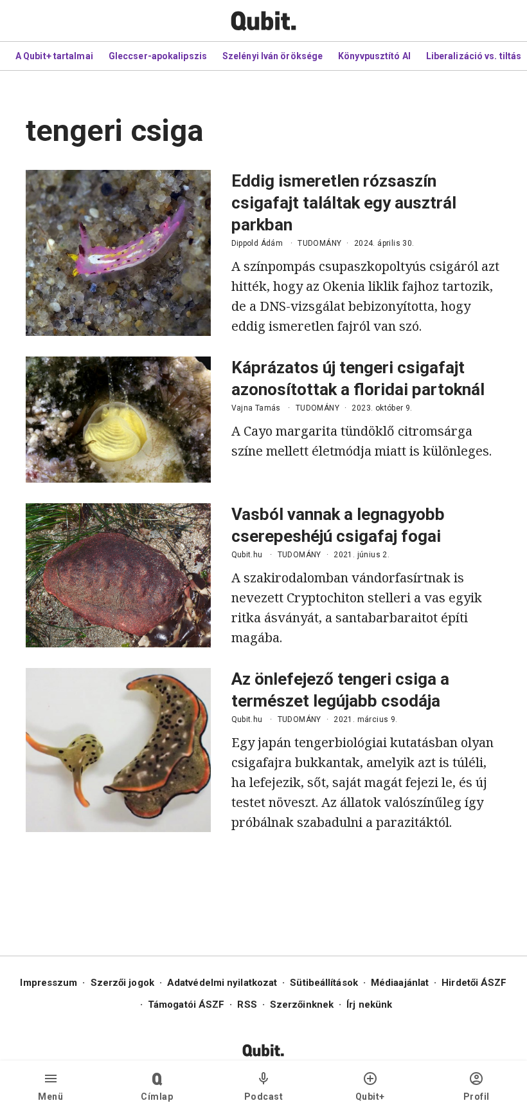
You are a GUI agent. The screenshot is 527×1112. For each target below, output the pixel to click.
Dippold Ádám (257, 243)
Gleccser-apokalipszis (158, 56)
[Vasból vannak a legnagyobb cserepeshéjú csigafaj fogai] (118, 575)
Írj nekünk (369, 1004)
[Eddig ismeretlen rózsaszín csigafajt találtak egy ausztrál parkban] (118, 253)
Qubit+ (370, 1096)
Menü (50, 1096)
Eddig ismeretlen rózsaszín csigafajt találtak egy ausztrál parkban (343, 202)
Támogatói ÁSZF (186, 1004)
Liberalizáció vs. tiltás (473, 56)
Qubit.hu (247, 554)
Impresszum (48, 982)
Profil (476, 1096)
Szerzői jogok (122, 982)
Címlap (157, 1096)
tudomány (319, 243)
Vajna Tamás (256, 407)
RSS (246, 1004)
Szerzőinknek (302, 1004)
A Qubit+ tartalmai (54, 56)
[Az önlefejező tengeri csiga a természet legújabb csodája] (118, 750)
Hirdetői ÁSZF (474, 982)
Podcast (263, 1096)
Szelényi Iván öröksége (272, 56)
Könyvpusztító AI (374, 56)
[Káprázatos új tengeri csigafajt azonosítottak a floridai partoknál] (118, 420)
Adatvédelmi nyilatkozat (222, 982)
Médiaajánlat (400, 982)
